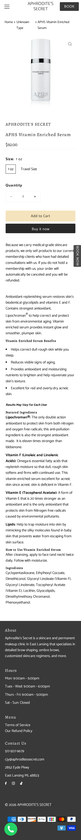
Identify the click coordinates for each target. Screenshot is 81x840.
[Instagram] (13, 784)
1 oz (10, 169)
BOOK (69, 6)
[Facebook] (6, 784)
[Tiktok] (21, 784)
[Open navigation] (7, 6)
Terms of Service (17, 725)
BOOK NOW (77, 256)
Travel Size (29, 169)
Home (9, 22)
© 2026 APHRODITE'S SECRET (28, 805)
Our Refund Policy (18, 731)
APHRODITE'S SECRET (40, 6)
